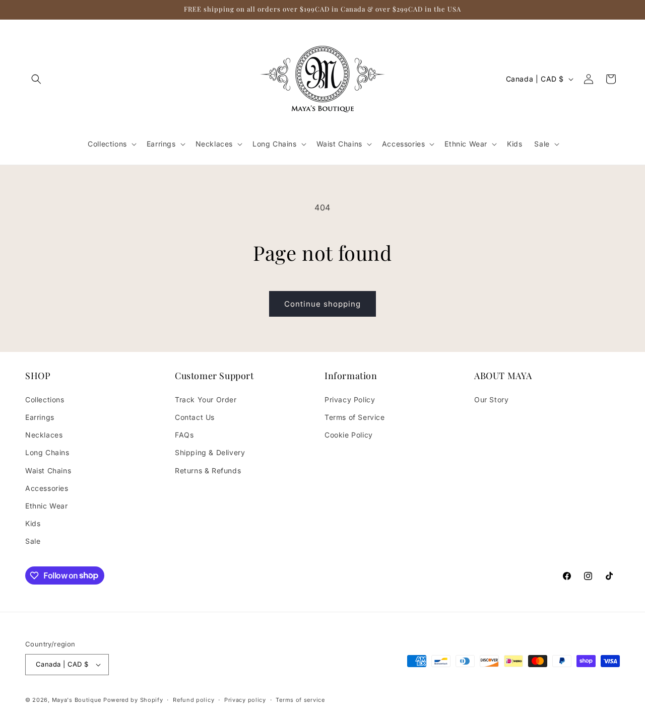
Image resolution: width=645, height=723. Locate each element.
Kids (32, 523)
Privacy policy (245, 699)
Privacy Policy (350, 399)
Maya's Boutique (77, 699)
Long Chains (47, 452)
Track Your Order (206, 399)
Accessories (47, 488)
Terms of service (300, 699)
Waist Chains (48, 470)
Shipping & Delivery (210, 452)
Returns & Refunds (208, 470)
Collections (44, 399)
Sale (32, 541)
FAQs (184, 434)
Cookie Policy (349, 434)
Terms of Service (355, 417)
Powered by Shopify (133, 699)
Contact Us (195, 417)
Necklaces (43, 434)
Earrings (39, 417)
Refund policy (193, 699)
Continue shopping (322, 304)
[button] (36, 79)
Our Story (491, 399)
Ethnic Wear (46, 505)
